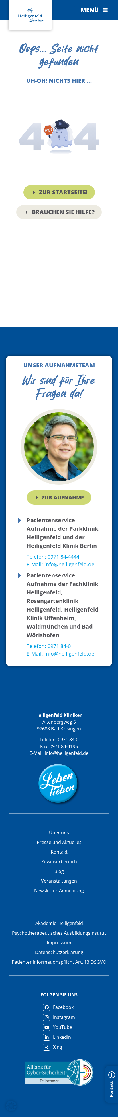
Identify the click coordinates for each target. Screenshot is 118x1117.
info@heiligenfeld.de (66, 753)
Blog (59, 871)
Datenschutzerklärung (59, 952)
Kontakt (59, 852)
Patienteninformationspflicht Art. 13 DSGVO (59, 962)
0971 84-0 (68, 739)
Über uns (59, 832)
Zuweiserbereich (59, 861)
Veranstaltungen (59, 881)
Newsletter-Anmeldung (59, 890)
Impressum (59, 943)
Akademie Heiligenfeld (59, 923)
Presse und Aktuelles (59, 842)
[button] (94, 10)
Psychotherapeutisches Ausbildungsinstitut (59, 933)
